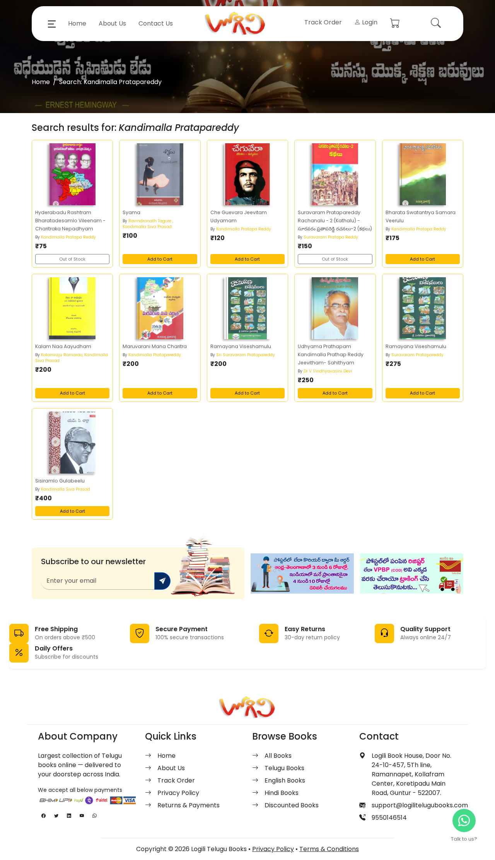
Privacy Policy (178, 792)
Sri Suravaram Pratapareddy (245, 355)
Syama (131, 212)
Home (77, 23)
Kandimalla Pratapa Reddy (68, 237)
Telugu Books (284, 768)
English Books (285, 780)
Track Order (323, 22)
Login (368, 22)
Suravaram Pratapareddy (417, 355)
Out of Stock (72, 259)
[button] (52, 23)
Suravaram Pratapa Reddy (331, 237)
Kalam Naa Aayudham (63, 346)
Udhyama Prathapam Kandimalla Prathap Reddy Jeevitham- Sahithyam (331, 354)
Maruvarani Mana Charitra (155, 346)
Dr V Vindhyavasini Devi (328, 371)
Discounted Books (292, 805)
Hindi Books (282, 792)
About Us (112, 23)
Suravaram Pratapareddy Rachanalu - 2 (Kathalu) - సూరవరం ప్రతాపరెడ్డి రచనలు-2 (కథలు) (335, 220)
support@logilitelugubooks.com (420, 805)
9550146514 (389, 817)
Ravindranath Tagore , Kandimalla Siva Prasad (148, 224)
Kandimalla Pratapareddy (154, 355)
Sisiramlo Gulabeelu (60, 480)
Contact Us (155, 23)
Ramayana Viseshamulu (240, 346)
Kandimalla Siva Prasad (65, 489)
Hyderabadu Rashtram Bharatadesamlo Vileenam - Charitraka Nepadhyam (70, 220)
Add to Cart (159, 259)
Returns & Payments (188, 805)
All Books (278, 755)
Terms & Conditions (329, 849)
